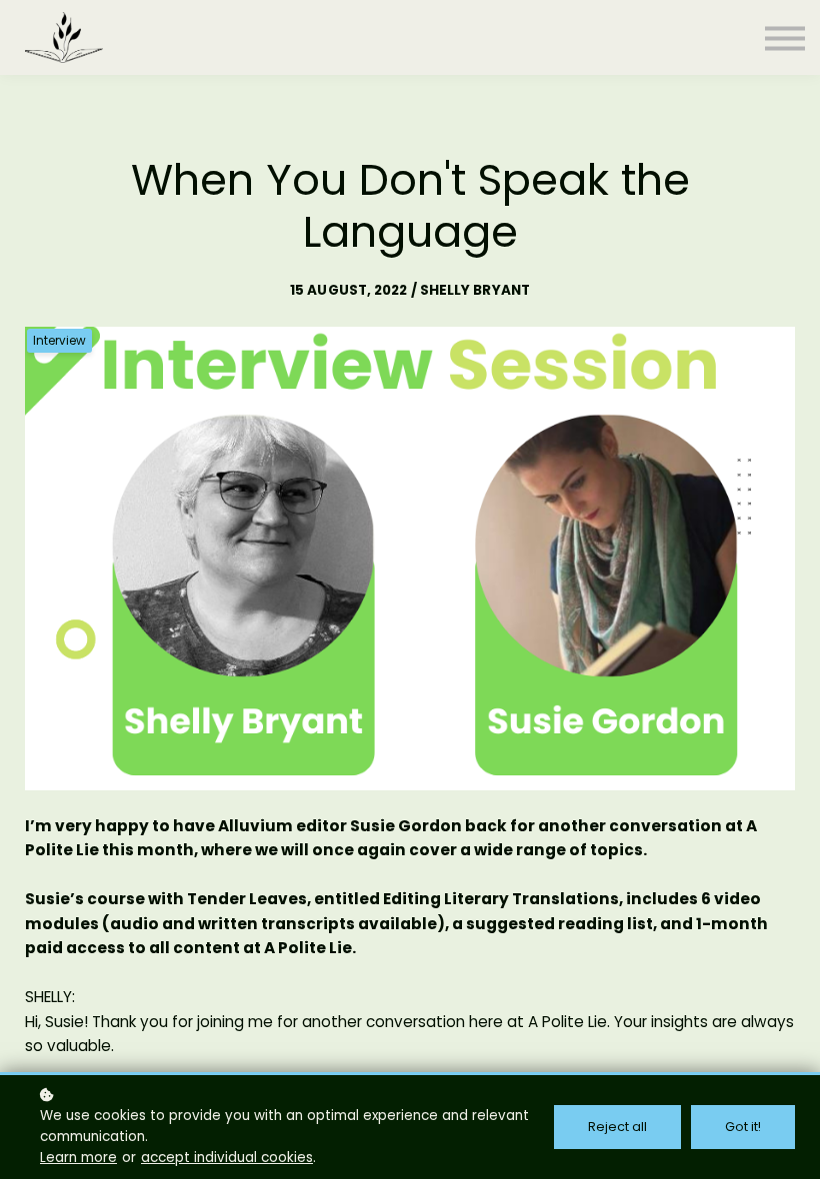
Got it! (743, 1126)
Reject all (617, 1126)
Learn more (78, 1157)
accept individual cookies (227, 1157)
